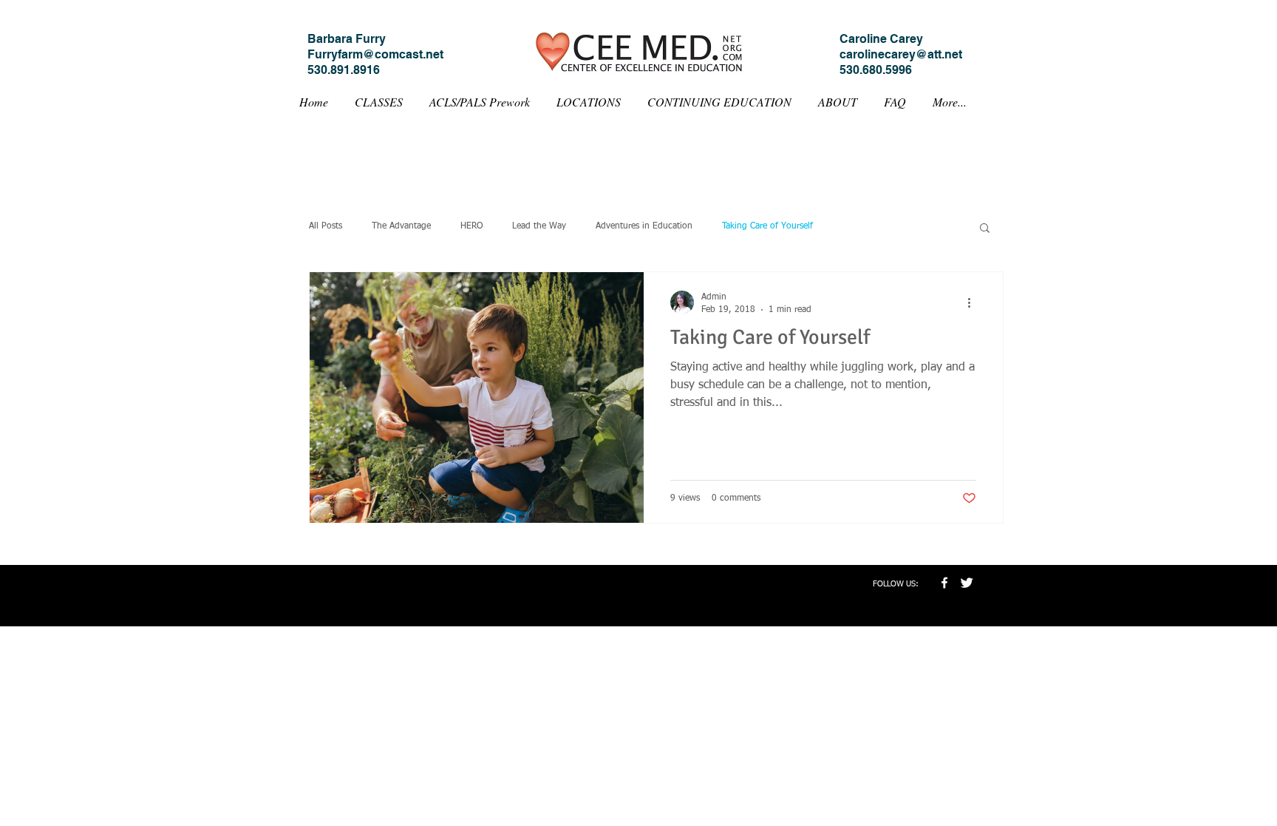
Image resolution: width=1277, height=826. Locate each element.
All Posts (325, 226)
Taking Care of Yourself (767, 226)
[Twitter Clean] (966, 582)
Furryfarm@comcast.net (375, 54)
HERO (471, 226)
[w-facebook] (944, 582)
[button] (985, 229)
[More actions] (974, 302)
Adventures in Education (644, 226)
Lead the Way (539, 226)
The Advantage (401, 226)
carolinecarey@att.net (901, 54)
